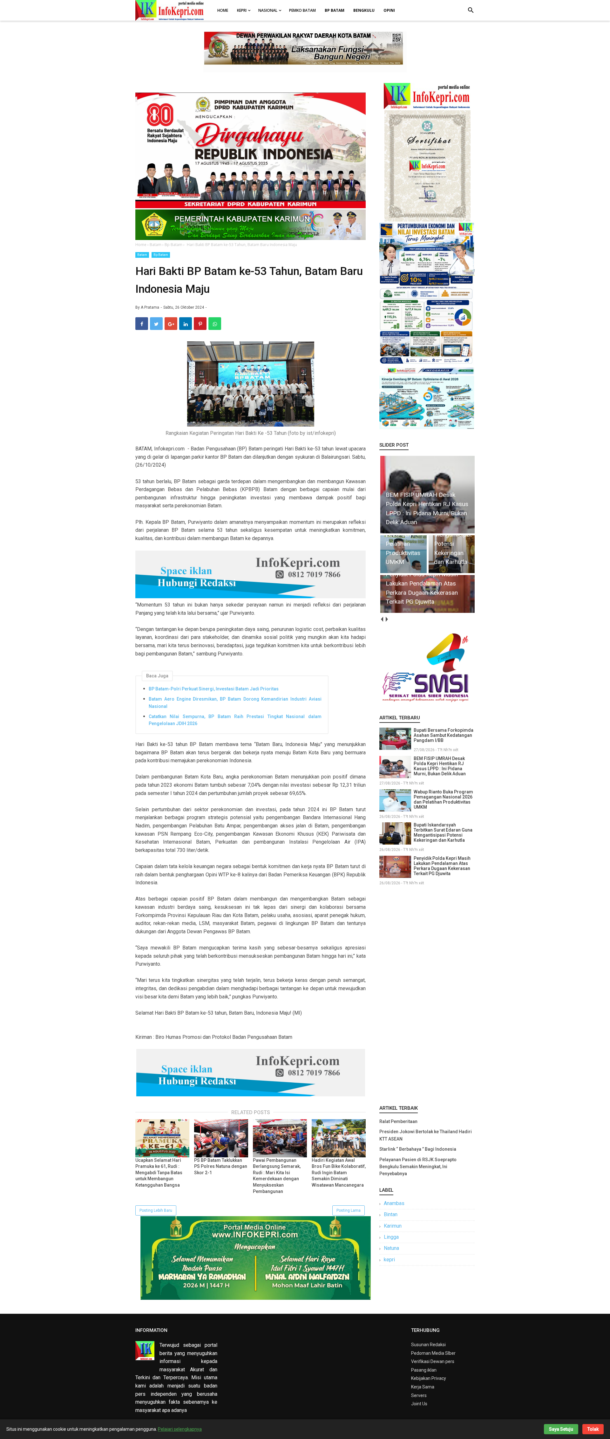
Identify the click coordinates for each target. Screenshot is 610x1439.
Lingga (391, 1237)
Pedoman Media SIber (433, 1353)
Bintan (390, 1214)
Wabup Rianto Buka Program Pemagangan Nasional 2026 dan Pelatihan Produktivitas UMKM (443, 799)
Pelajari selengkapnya (180, 1429)
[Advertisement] (427, 994)
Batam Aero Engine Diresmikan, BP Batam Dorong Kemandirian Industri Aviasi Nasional (235, 702)
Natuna (391, 1248)
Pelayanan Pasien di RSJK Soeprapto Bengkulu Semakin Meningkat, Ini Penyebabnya (418, 1166)
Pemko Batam (302, 10)
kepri (389, 1260)
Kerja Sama (422, 1386)
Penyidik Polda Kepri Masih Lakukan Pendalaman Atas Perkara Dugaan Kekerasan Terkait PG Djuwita (442, 866)
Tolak (593, 1429)
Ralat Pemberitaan (398, 1121)
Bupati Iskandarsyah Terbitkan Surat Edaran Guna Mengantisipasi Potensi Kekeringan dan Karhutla (443, 832)
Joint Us (419, 1403)
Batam (142, 255)
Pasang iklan (424, 1370)
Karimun (393, 1226)
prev (381, 619)
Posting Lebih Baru (155, 1210)
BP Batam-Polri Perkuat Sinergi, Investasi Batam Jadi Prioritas (214, 688)
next (386, 619)
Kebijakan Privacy (428, 1378)
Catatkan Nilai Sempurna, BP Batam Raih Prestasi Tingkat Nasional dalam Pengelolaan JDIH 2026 (235, 720)
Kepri (242, 10)
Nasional (267, 10)
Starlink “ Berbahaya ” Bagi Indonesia (417, 1149)
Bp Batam (160, 255)
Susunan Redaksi (428, 1344)
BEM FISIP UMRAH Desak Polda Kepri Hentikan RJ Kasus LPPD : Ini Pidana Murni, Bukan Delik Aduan (440, 766)
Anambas (394, 1203)
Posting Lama (348, 1210)
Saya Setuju (561, 1429)
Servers (419, 1395)
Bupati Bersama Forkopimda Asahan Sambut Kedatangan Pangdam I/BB (443, 735)
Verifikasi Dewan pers (432, 1361)
